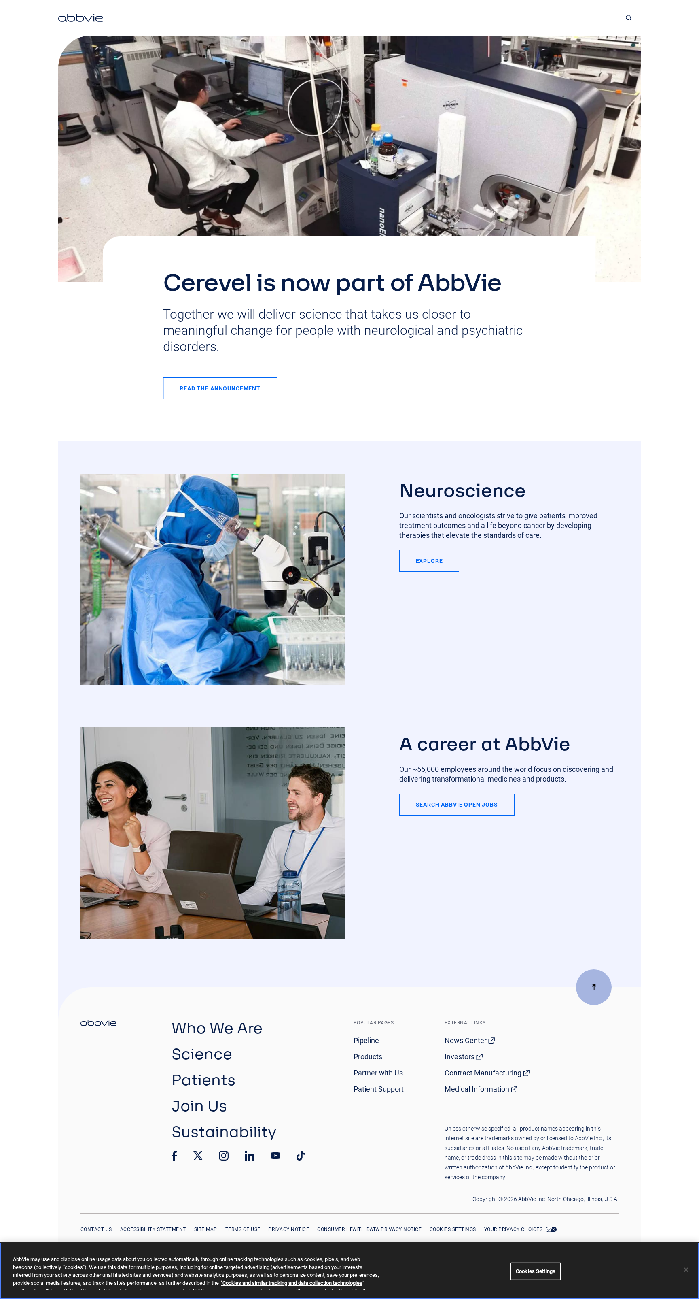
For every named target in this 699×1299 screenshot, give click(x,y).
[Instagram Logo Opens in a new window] (224, 1156)
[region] (349, 1270)
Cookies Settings (453, 1229)
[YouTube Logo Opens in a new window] (275, 1155)
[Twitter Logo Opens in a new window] (198, 1155)
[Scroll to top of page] (594, 987)
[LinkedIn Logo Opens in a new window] (249, 1156)
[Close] (686, 1270)
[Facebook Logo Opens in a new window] (174, 1156)
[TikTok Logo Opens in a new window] (301, 1156)
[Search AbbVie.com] (629, 18)
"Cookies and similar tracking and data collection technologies (291, 1283)
